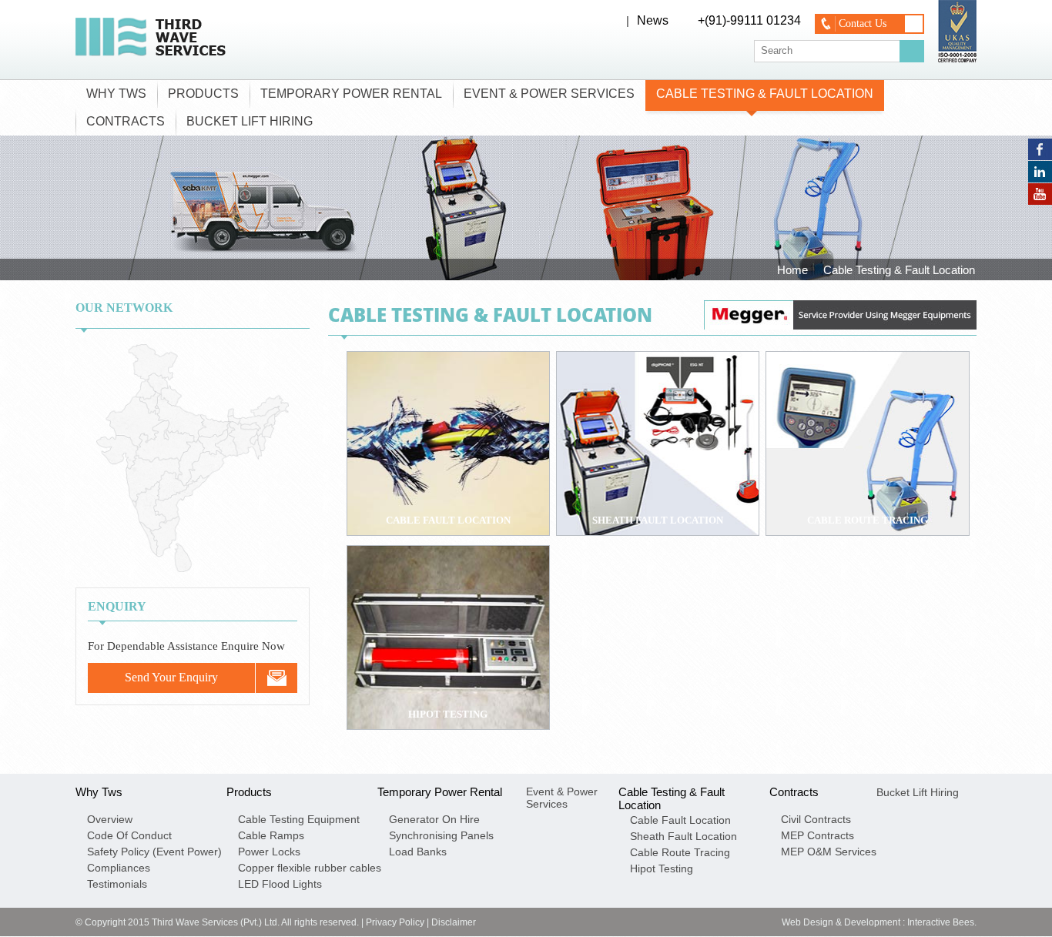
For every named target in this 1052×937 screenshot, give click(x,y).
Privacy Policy (395, 922)
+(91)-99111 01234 (749, 20)
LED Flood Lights (280, 884)
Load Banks (418, 851)
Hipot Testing (661, 868)
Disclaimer (453, 922)
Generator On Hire (434, 819)
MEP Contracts (817, 835)
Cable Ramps (271, 835)
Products (203, 93)
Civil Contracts (816, 819)
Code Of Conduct (129, 835)
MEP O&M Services (828, 851)
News (652, 20)
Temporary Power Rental (351, 93)
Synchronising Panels (441, 835)
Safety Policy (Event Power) (154, 851)
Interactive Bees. (942, 922)
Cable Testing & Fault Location (764, 93)
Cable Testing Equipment (299, 819)
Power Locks (269, 851)
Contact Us (862, 23)
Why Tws (116, 93)
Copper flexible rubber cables (309, 868)
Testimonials (117, 884)
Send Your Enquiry (171, 677)
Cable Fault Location (680, 820)
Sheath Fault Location (683, 836)
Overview (109, 819)
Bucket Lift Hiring (249, 121)
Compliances (118, 868)
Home (792, 269)
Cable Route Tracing (680, 852)
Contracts (125, 121)
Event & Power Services (549, 93)
